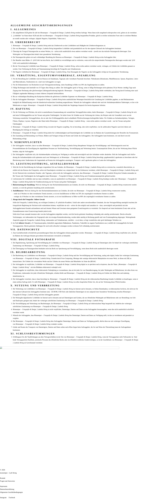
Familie (14, 20)
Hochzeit (8, 20)
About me (21, 20)
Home (2, 20)
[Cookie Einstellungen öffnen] (5, 496)
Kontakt (28, 20)
